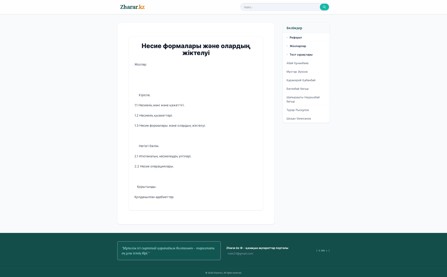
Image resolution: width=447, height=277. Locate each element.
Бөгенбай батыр (298, 88)
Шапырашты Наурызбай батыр (303, 99)
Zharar (132, 6)
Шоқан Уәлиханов (299, 118)
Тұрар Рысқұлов (298, 110)
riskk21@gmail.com (240, 253)
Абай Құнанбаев (298, 63)
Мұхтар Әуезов (297, 71)
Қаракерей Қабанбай (301, 80)
